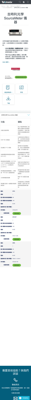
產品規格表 (7, 92)
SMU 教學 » (6, 62)
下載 (8, 103)
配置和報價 (16, 213)
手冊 (21, 92)
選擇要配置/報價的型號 (21, 77)
